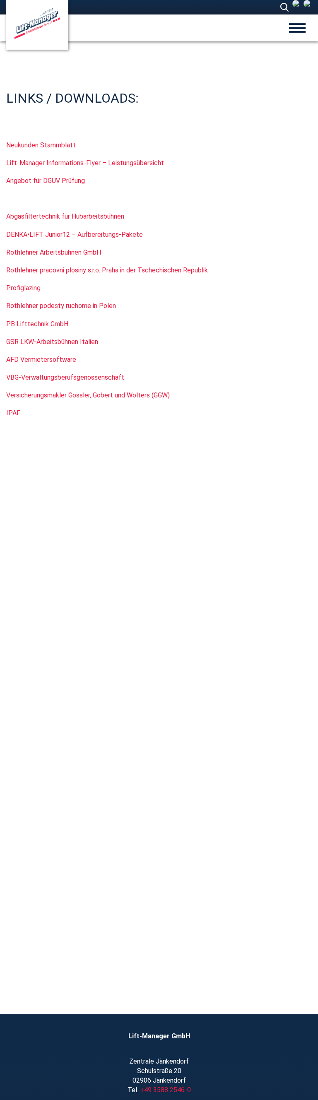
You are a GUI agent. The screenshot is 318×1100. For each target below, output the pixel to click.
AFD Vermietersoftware (41, 359)
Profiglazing (23, 288)
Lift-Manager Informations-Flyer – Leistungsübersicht (85, 163)
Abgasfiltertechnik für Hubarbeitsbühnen (65, 216)
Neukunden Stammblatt (41, 145)
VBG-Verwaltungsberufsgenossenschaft (65, 377)
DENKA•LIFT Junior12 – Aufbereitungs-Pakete (74, 234)
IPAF (13, 413)
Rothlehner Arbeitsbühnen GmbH (53, 252)
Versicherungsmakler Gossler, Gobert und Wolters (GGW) (88, 395)
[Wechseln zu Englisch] (307, 3)
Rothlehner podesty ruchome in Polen (61, 306)
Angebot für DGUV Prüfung (45, 181)
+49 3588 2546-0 (165, 1090)
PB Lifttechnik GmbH (37, 324)
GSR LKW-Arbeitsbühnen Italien (52, 342)
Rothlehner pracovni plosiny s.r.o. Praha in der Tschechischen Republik (107, 270)
